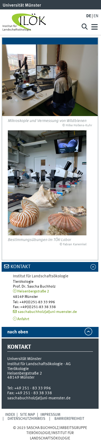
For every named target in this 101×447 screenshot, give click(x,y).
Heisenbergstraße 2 (33, 291)
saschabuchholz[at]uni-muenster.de (47, 312)
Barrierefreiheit (69, 419)
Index (10, 415)
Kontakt (20, 266)
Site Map (27, 415)
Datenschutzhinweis (26, 419)
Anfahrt (23, 319)
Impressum (50, 415)
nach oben (17, 332)
